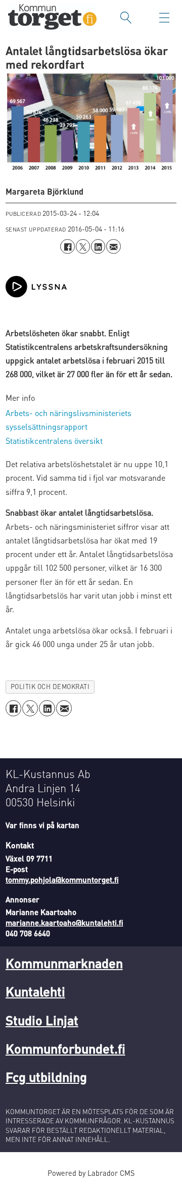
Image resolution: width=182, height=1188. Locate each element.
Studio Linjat (42, 1020)
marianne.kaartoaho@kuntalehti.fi (64, 923)
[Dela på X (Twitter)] (83, 246)
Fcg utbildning (46, 1076)
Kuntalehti (35, 991)
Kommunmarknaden (64, 962)
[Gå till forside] (52, 18)
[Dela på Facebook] (67, 246)
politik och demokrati (50, 686)
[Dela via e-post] (113, 246)
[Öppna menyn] (164, 18)
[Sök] (126, 17)
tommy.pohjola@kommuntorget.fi (62, 880)
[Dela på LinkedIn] (98, 246)
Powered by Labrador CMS (91, 1172)
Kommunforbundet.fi (65, 1048)
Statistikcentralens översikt (54, 440)
